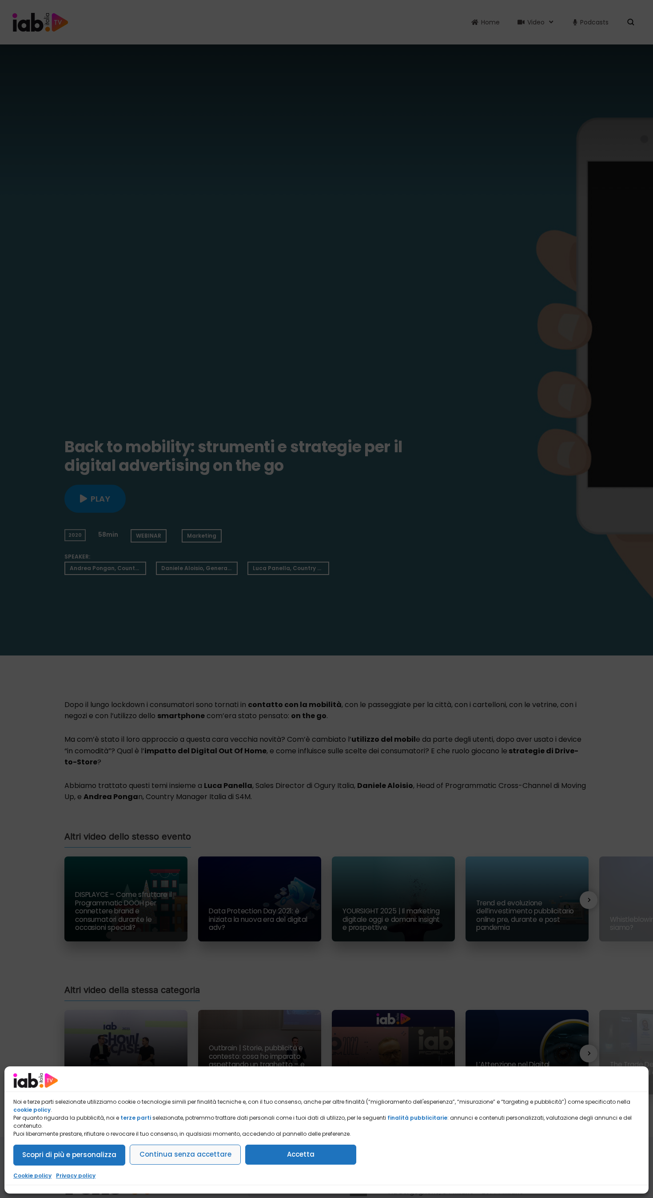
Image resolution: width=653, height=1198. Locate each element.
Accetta (301, 1154)
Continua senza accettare (185, 1154)
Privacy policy (76, 1175)
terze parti (135, 1118)
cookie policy (32, 1110)
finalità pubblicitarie (417, 1118)
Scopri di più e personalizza (69, 1154)
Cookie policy (32, 1175)
